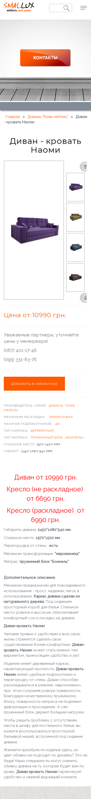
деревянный (42, 430)
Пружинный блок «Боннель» (57, 437)
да (57, 424)
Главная (13, 116)
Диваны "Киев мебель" (48, 116)
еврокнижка (61, 417)
